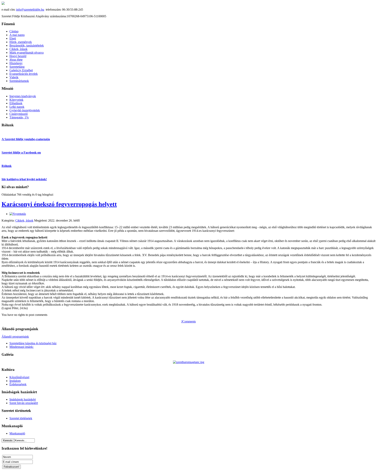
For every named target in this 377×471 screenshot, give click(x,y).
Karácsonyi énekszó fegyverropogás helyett (59, 204)
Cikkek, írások (24, 220)
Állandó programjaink (15, 336)
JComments (188, 321)
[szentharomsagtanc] (188, 362)
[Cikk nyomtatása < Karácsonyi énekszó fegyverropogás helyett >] (17, 213)
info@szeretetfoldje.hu (30, 9)
